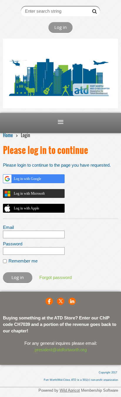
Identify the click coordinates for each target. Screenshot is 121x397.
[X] (60, 301)
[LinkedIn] (72, 301)
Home (8, 135)
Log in (60, 27)
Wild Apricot (70, 390)
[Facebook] (49, 301)
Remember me (23, 260)
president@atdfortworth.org (61, 349)
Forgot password (55, 277)
